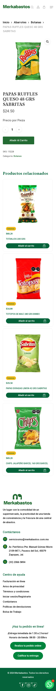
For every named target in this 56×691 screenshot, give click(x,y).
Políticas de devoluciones (17, 606)
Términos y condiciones (16, 591)
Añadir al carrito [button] (26, 246)
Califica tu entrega (28, 655)
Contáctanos (10, 601)
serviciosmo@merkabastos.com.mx (29, 539)
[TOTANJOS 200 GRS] (27, 208)
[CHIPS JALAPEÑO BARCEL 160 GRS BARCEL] (28, 433)
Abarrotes (20, 22)
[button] (51, 7)
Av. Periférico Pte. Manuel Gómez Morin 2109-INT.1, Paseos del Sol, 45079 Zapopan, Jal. (31, 550)
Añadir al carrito (18, 140)
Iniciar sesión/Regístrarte (17, 596)
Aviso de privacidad (13, 586)
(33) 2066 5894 (17, 562)
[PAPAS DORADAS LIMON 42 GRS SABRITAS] (27, 358)
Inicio (6, 22)
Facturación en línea (14, 581)
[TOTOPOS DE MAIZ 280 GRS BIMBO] (28, 283)
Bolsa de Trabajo (12, 611)
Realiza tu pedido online (28, 645)
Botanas (36, 22)
